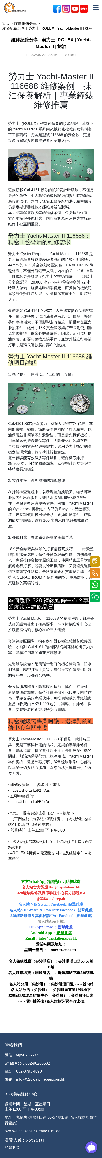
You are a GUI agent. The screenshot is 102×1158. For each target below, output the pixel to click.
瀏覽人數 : (14, 1140)
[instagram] (66, 9)
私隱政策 (12, 1148)
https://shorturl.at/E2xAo (30, 802)
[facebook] (57, 9)
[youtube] (75, 9)
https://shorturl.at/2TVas (30, 790)
